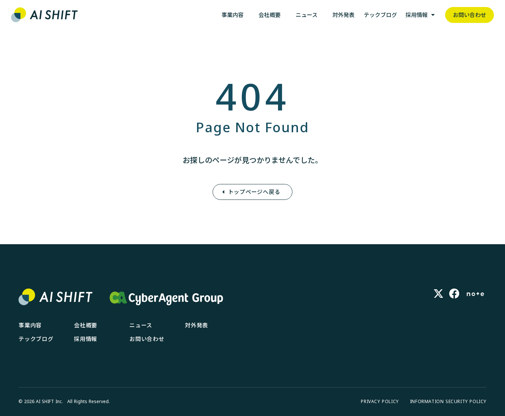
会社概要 (85, 325)
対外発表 (196, 325)
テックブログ (36, 338)
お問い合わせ (147, 338)
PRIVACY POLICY (380, 402)
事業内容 (30, 325)
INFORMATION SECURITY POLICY (448, 402)
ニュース (140, 325)
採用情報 (85, 338)
